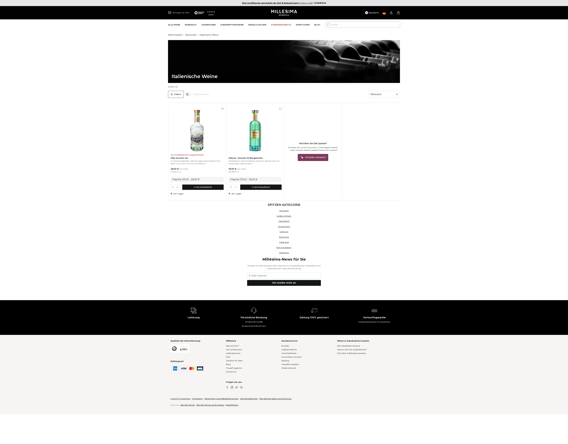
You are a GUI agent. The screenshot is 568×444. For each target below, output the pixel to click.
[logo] (284, 12)
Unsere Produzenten (180, 398)
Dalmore (284, 232)
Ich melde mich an (284, 282)
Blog (228, 364)
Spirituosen (191, 35)
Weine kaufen (175, 35)
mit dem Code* (277, 3)
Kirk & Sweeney (284, 247)
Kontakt (285, 346)
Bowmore (284, 237)
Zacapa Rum (284, 226)
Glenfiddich (284, 221)
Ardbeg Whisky (284, 216)
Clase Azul (284, 242)
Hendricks (284, 252)
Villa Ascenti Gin (179, 158)
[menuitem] (174, 24)
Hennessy (284, 211)
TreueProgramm (234, 368)
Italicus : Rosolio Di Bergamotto (246, 158)
